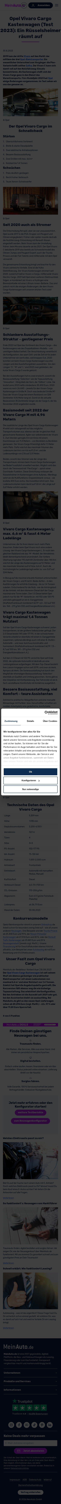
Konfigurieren (29, 780)
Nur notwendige (30, 789)
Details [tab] (30, 721)
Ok (30, 771)
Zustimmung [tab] (11, 721)
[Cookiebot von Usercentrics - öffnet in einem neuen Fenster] (45, 713)
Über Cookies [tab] (50, 721)
